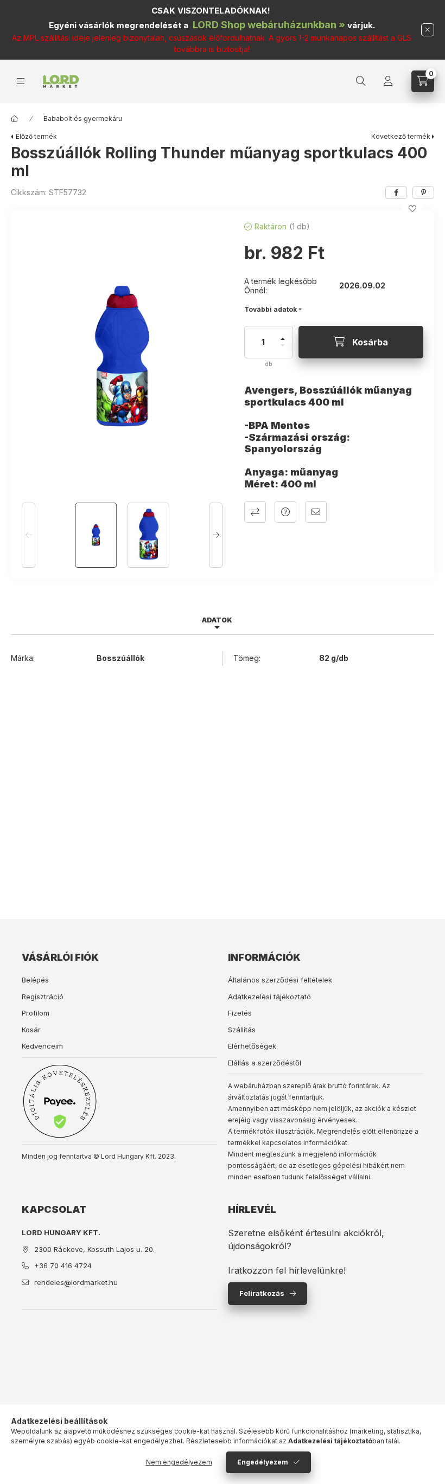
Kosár (31, 1029)
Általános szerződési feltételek (280, 979)
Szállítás (242, 1029)
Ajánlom (316, 512)
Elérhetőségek (252, 1046)
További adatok (270, 309)
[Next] (216, 535)
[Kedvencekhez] (412, 208)
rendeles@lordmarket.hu (76, 1282)
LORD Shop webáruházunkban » (269, 24)
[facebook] (396, 192)
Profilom (35, 1012)
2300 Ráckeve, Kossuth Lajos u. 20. (94, 1249)
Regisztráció (42, 996)
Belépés (35, 979)
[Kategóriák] (20, 81)
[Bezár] (427, 29)
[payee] (60, 1101)
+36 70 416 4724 (63, 1265)
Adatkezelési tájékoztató (269, 996)
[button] (122, 356)
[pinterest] (423, 192)
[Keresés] (361, 81)
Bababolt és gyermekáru (82, 118)
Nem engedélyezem (179, 1462)
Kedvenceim (42, 1046)
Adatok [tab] (217, 620)
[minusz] (282, 350)
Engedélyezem (262, 1462)
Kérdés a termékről (285, 512)
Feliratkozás (261, 1293)
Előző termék (36, 136)
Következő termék (400, 136)
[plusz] (282, 334)
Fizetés (240, 1012)
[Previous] (28, 535)
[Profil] (388, 81)
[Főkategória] (14, 119)
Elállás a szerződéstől (264, 1062)
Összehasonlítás (255, 512)
